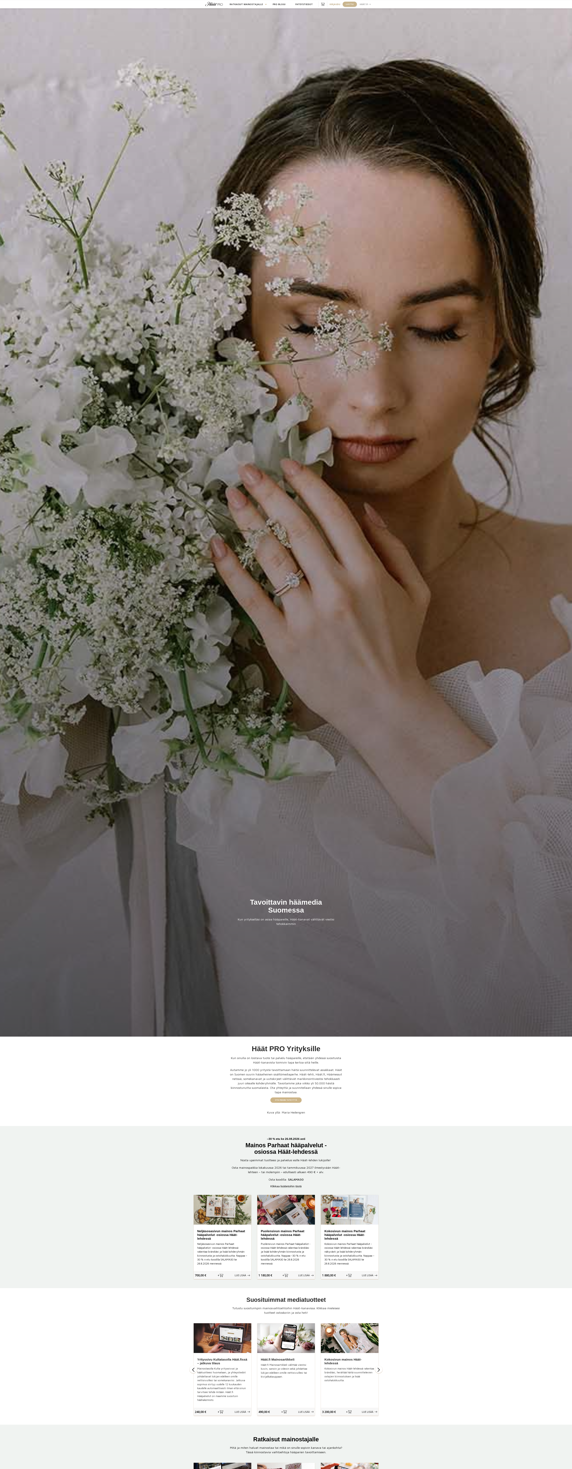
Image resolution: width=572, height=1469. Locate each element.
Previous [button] (193, 1369)
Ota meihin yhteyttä (286, 1100)
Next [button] (379, 1369)
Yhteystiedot (304, 4)
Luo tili (350, 4)
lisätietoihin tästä (291, 1186)
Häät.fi (364, 4)
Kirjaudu (335, 4)
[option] (222, 1237)
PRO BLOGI (279, 4)
